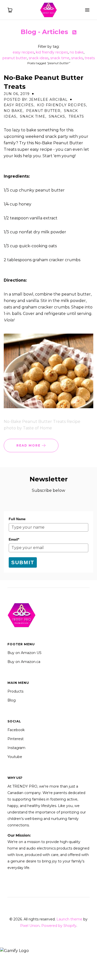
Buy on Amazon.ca (23, 661)
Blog (11, 700)
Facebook (16, 730)
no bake (77, 52)
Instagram (16, 748)
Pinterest (15, 739)
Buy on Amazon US (24, 653)
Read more (29, 445)
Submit (22, 562)
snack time (59, 58)
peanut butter (14, 58)
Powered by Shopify (58, 925)
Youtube (14, 756)
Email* (14, 539)
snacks (77, 58)
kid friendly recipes (52, 52)
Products (15, 691)
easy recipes (23, 52)
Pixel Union (30, 925)
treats (90, 58)
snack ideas (38, 58)
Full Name (17, 519)
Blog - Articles (45, 32)
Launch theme (69, 919)
